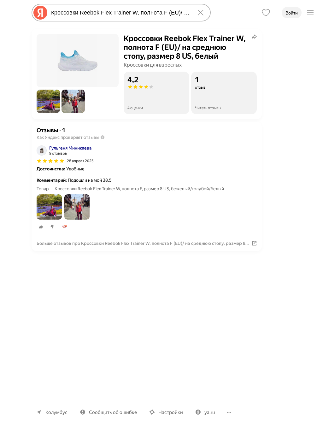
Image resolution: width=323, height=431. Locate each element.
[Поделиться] (254, 36)
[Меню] (310, 12)
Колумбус (56, 412)
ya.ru (209, 412)
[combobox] (119, 12)
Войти (291, 12)
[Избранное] (266, 13)
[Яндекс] (40, 13)
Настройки (170, 412)
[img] (50, 160)
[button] (48, 101)
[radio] (41, 226)
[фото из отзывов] (49, 207)
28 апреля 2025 (80, 161)
